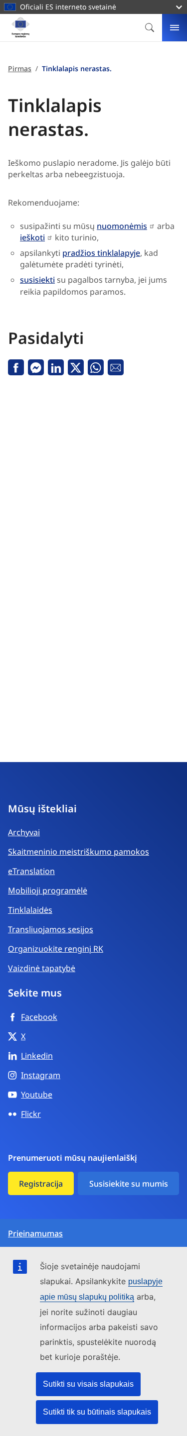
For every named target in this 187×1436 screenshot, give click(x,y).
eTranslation (31, 871)
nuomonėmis (122, 226)
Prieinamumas (35, 1233)
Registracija (41, 1183)
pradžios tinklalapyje (101, 252)
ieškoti (32, 237)
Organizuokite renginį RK (55, 948)
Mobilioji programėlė (47, 890)
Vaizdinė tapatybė (41, 968)
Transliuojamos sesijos (50, 929)
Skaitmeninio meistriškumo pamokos (78, 851)
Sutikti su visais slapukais (88, 1384)
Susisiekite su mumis (128, 1183)
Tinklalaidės (30, 909)
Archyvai (24, 832)
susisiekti (37, 279)
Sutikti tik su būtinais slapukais (97, 1412)
